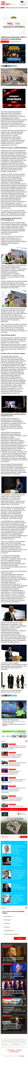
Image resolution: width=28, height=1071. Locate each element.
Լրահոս (3, 741)
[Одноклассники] (2, 66)
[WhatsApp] (12, 66)
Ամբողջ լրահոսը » (14, 809)
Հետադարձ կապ (11, 1050)
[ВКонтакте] (4, 66)
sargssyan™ (22, 1055)
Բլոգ (3, 843)
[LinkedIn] (8, 66)
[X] (6, 66)
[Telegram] (16, 66)
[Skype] (14, 66)
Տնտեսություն (4, 41)
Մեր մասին (19, 1050)
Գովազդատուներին (14, 1051)
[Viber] (10, 66)
